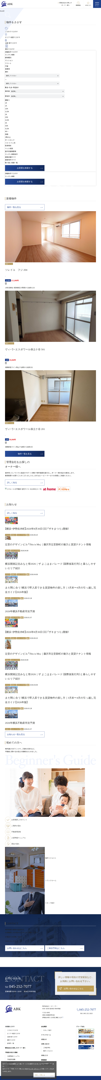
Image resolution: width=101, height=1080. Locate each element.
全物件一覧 (10, 1043)
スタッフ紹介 (47, 1030)
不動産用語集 (11, 1059)
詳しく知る (12, 482)
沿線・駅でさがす (12, 1037)
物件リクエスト (48, 1051)
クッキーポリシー (34, 1069)
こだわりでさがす (12, 1030)
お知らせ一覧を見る (16, 734)
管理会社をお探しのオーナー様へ (65, 4)
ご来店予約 (46, 1048)
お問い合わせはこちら (17, 948)
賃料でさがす (11, 1040)
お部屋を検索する (25, 168)
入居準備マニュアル (13, 1056)
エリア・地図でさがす (13, 1033)
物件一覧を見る (14, 207)
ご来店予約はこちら (56, 948)
